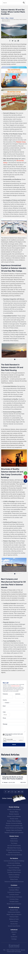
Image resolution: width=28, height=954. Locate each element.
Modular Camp (21, 142)
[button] (7, 359)
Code (4, 712)
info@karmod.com (15, 685)
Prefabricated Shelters (14, 912)
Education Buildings (14, 867)
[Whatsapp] (18, 40)
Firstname (5, 694)
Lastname (17, 694)
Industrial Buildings (14, 877)
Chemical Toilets (14, 916)
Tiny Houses (14, 843)
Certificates (14, 936)
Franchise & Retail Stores (14, 872)
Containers (14, 885)
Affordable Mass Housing (14, 848)
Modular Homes (14, 836)
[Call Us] (25, 477)
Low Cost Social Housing (14, 845)
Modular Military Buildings (14, 821)
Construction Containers (14, 892)
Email (4, 706)
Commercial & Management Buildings (14, 861)
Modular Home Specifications (14, 854)
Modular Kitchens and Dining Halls (14, 828)
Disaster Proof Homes (14, 852)
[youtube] (18, 791)
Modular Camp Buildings (14, 809)
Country (5, 700)
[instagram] (12, 791)
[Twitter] (12, 40)
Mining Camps (14, 879)
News (14, 934)
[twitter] (8, 791)
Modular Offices (14, 812)
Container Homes (14, 894)
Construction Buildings (14, 863)
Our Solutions (14, 858)
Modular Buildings (14, 807)
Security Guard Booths (14, 926)
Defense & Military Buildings (14, 865)
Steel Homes (14, 838)
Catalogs (14, 939)
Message (5, 724)
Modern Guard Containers (14, 903)
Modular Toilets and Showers (14, 830)
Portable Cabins (14, 901)
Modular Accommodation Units (14, 825)
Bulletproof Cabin (14, 919)
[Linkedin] (15, 40)
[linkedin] (15, 791)
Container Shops (14, 899)
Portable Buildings (14, 907)
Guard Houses (14, 921)
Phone (4, 718)
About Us (14, 932)
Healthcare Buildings (14, 874)
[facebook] (5, 791)
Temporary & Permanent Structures (14, 881)
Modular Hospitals (14, 814)
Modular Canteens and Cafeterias (14, 832)
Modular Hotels (14, 818)
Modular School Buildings (14, 816)
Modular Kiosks (14, 910)
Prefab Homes (14, 841)
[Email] (25, 481)
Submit (14, 744)
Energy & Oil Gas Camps (14, 870)
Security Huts (14, 923)
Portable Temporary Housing (14, 850)
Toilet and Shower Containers (14, 897)
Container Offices (14, 890)
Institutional (14, 929)
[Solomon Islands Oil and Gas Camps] (14, 87)
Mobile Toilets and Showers (14, 914)
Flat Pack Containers (14, 887)
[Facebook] (9, 40)
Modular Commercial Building (14, 823)
